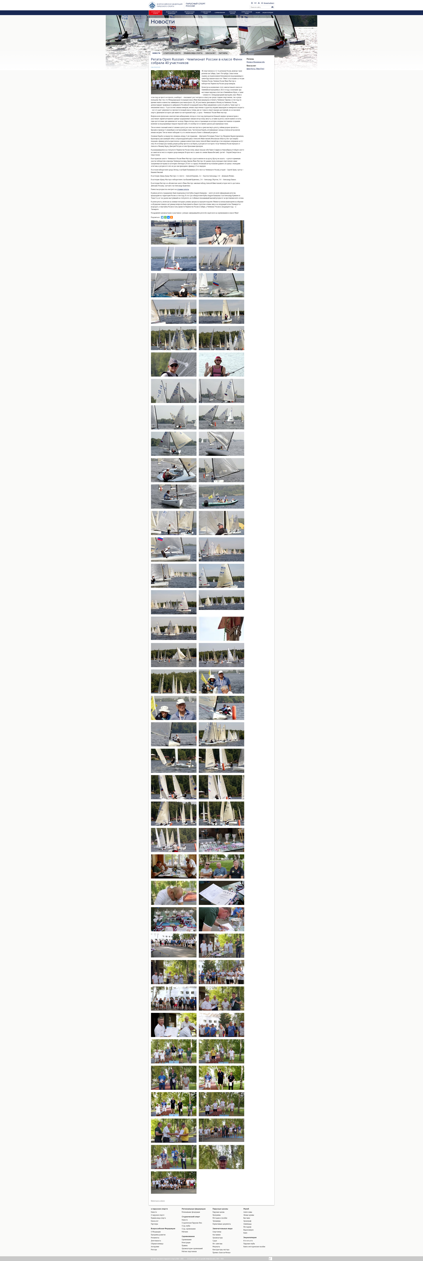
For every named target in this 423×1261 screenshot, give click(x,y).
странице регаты (183, 189)
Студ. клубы (186, 1225)
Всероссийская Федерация (163, 1228)
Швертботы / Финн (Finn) (255, 68)
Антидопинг (155, 1246)
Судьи (215, 1240)
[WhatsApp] (165, 217)
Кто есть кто (248, 1240)
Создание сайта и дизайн (197, 1259)
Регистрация (186, 1242)
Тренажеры (217, 1221)
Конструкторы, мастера (221, 1249)
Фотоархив (247, 1227)
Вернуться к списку (158, 1201)
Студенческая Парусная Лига (192, 1222)
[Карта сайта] (258, 3)
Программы (217, 1215)
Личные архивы (248, 1215)
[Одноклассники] (171, 217)
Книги (245, 1233)
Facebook (270, 1258)
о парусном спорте (159, 1209)
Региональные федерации (194, 1209)
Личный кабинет (269, 3)
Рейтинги (185, 1231)
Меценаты (216, 1246)
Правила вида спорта (193, 53)
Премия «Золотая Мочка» (222, 1252)
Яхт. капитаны (217, 1243)
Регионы (250, 58)
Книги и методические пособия (254, 1246)
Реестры (154, 1249)
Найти (272, 7)
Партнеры (223, 53)
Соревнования (188, 1236)
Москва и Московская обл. (256, 62)
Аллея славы (247, 1212)
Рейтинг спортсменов (189, 1251)
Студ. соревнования (189, 1228)
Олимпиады (247, 1224)
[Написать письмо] (255, 3)
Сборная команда (157, 1243)
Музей (246, 1209)
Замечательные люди (222, 1228)
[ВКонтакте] (168, 217)
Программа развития (158, 1234)
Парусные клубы (249, 1243)
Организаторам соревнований (192, 1248)
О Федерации (156, 1231)
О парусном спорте (172, 53)
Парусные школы (220, 1209)
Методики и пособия (220, 1218)
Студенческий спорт (191, 1217)
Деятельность (156, 1240)
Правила (184, 1245)
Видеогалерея (248, 1230)
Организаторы (218, 1237)
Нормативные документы (222, 1224)
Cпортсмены (217, 1231)
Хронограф (247, 1221)
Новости (156, 53)
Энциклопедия (249, 1237)
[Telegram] (162, 217)
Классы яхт (211, 53)
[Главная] (252, 3)
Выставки (246, 1218)
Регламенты (155, 1237)
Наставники (217, 1234)
